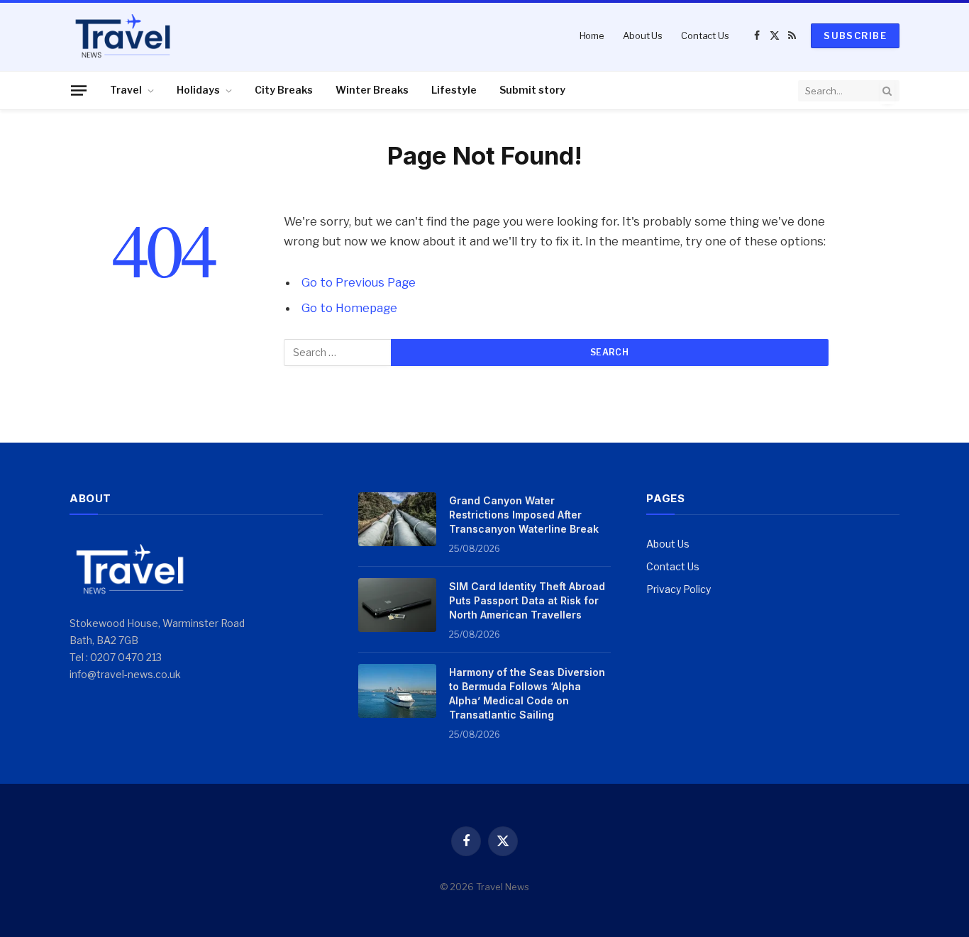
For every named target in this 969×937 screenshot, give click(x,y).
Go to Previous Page (358, 282)
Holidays (198, 90)
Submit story (532, 90)
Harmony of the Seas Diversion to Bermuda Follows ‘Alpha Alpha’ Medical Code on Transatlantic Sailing (527, 693)
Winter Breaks (372, 90)
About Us (643, 35)
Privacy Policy (678, 589)
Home (592, 35)
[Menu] (79, 90)
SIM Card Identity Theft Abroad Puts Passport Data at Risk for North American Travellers (527, 600)
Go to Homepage (349, 308)
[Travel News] (123, 35)
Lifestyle (454, 90)
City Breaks (284, 90)
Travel (126, 90)
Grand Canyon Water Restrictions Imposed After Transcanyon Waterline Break (524, 514)
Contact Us (705, 35)
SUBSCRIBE (855, 35)
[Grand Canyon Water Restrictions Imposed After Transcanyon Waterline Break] (397, 519)
